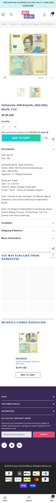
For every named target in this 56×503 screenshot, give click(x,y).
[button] (46, 78)
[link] (46, 138)
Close (53, 3)
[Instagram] (12, 445)
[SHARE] (52, 139)
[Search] (11, 14)
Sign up (43, 434)
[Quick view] (38, 332)
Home (3, 24)
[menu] (3, 14)
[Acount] (44, 14)
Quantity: (5, 121)
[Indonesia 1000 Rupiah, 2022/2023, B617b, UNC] (28, 343)
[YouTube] (19, 445)
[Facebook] (4, 445)
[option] (28, 4)
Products (13, 24)
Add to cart (21, 137)
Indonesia (21, 359)
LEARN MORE (28, 6)
